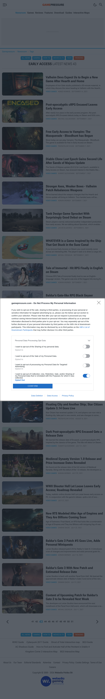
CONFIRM (33, 386)
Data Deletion (37, 396)
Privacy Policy (68, 396)
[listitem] (52, 340)
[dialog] (52, 349)
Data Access (52, 396)
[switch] (86, 346)
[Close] (99, 303)
